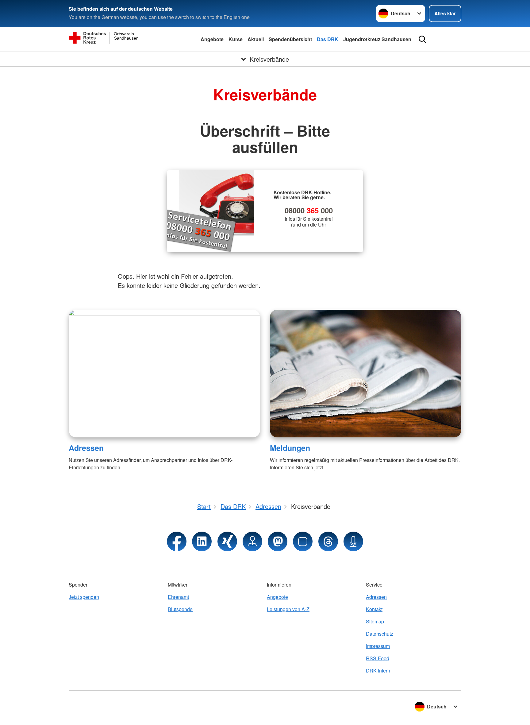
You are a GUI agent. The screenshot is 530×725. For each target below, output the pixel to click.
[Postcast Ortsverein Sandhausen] (353, 541)
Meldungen (290, 447)
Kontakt (374, 609)
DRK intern (378, 670)
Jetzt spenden (84, 596)
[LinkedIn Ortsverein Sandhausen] (202, 541)
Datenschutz (379, 633)
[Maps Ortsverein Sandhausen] (252, 541)
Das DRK (327, 39)
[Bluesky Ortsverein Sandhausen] (303, 541)
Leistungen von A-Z (288, 609)
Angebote (212, 39)
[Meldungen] (365, 373)
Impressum (378, 645)
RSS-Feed (377, 658)
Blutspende (180, 609)
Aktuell (256, 39)
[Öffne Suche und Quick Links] (422, 39)
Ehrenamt (178, 596)
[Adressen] (164, 373)
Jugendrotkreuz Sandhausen (377, 39)
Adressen (86, 447)
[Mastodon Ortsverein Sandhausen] (277, 541)
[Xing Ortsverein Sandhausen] (227, 541)
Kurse (236, 39)
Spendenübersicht (290, 39)
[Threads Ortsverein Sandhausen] (328, 541)
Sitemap (375, 621)
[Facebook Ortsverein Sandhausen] (176, 541)
